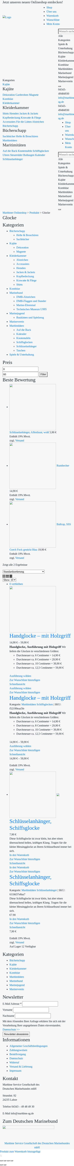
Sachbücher (9, 136)
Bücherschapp (10, 125)
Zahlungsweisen (18, 1050)
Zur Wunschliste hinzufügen (24, 680)
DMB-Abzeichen (25, 296)
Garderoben (22, 94)
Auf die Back (10, 150)
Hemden (14, 113)
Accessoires (9, 121)
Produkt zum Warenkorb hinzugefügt (20, 1151)
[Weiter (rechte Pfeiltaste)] (4, 1164)
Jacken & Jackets (28, 113)
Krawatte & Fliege (31, 117)
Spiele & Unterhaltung (21, 354)
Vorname (7, 1009)
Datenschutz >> (11, 1029)
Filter (43, 374)
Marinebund (16, 292)
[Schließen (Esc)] (1, 1160)
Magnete (34, 94)
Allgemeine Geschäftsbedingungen (28, 1046)
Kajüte (6, 84)
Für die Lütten (24, 121)
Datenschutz (16, 1058)
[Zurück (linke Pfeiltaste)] (1, 1164)
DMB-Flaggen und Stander (31, 301)
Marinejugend (17, 313)
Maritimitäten (10, 140)
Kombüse (8, 98)
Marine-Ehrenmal (25, 305)
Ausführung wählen (20, 675)
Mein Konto (53, 23)
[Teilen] (4, 1160)
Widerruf (14, 1062)
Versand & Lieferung (20, 1066)
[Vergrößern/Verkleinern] (11, 1160)
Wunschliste (53, 19)
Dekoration (9, 94)
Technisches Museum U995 (31, 309)
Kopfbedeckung (12, 117)
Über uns (51, 11)
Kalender (40, 155)
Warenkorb (52, 15)
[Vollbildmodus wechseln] (8, 1160)
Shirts (6, 113)
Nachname (8, 1015)
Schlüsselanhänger (13, 159)
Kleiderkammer (11, 103)
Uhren (6, 155)
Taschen (20, 350)
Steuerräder (16, 155)
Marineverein (16, 321)
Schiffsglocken (41, 150)
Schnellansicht (17, 684)
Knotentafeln (25, 150)
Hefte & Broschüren (27, 136)
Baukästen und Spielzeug (30, 317)
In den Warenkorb (19, 855)
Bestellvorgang (17, 1054)
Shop (49, 7)
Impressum (15, 1070)
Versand (19, 440)
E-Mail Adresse (12, 1003)
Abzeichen (38, 121)
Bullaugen (29, 155)
